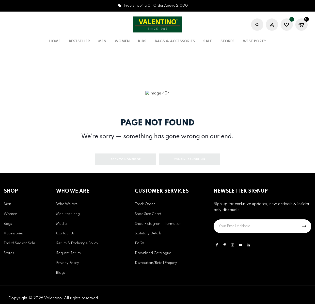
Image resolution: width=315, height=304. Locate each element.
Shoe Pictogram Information (158, 224)
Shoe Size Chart (148, 214)
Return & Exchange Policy (77, 243)
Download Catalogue (153, 253)
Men (7, 204)
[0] (287, 25)
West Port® (254, 41)
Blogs (60, 272)
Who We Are (67, 204)
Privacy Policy (67, 263)
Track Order (145, 204)
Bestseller (79, 41)
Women (10, 214)
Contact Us (65, 233)
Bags (8, 224)
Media (61, 224)
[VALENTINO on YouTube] (240, 245)
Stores (227, 41)
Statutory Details (148, 233)
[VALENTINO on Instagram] (232, 245)
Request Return (68, 253)
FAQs (139, 243)
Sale (207, 41)
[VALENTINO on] (248, 245)
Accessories (14, 233)
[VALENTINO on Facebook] (217, 245)
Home (55, 41)
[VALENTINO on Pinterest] (224, 245)
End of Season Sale (19, 243)
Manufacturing (68, 214)
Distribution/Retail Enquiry (156, 263)
